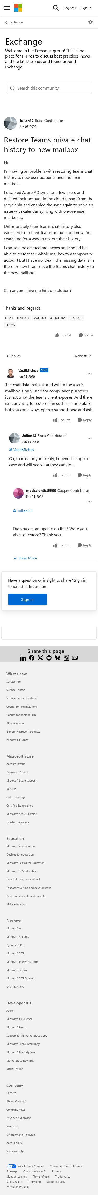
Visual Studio (14, 1069)
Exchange (16, 22)
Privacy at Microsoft (18, 1118)
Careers (11, 1093)
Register (69, 7)
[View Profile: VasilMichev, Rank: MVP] (10, 373)
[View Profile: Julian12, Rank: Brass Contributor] (10, 123)
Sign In (85, 7)
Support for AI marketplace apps (26, 1035)
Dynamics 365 (15, 945)
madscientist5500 (41, 490)
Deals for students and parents (25, 896)
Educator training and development (28, 888)
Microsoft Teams (16, 970)
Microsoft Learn (16, 1027)
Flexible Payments (17, 822)
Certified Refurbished (19, 805)
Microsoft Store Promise (21, 814)
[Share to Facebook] (31, 657)
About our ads (56, 1182)
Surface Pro (13, 681)
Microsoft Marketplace (20, 1052)
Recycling (35, 1182)
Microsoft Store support (21, 780)
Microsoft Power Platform (22, 962)
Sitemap (11, 1171)
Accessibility (14, 1143)
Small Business (15, 987)
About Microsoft (16, 1101)
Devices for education (20, 854)
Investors (12, 1126)
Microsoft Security (17, 937)
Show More (28, 558)
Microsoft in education (20, 846)
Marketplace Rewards (20, 1060)
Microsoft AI (14, 928)
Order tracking (15, 797)
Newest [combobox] (83, 355)
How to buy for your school (23, 879)
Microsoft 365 (15, 953)
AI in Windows (15, 723)
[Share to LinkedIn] (23, 657)
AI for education (16, 904)
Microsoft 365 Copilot (20, 978)
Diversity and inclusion (20, 1134)
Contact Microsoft (34, 1171)
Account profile (15, 764)
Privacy (56, 1171)
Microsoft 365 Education (21, 871)
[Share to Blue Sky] (57, 657)
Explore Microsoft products (23, 731)
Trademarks (62, 1176)
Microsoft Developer (19, 1019)
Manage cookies (16, 1176)
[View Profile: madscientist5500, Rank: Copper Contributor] (18, 493)
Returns (11, 789)
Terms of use (41, 1176)
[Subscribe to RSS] (66, 657)
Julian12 (27, 120)
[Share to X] (40, 657)
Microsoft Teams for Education (25, 863)
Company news (15, 1109)
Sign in (27, 599)
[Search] (56, 8)
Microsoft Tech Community (23, 1044)
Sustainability (15, 1151)
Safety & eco (14, 1182)
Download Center (17, 772)
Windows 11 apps (17, 740)
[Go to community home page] (18, 8)
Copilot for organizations (22, 706)
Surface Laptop (15, 690)
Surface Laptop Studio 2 (21, 698)
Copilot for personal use (21, 715)
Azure (10, 1010)
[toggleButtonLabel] (90, 22)
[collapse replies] (49, 366)
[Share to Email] (75, 657)
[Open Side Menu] (7, 8)
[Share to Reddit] (49, 657)
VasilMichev (28, 370)
